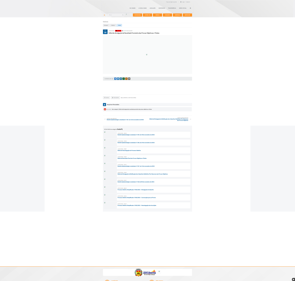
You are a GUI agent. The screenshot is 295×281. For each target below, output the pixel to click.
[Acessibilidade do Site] (104, 15)
